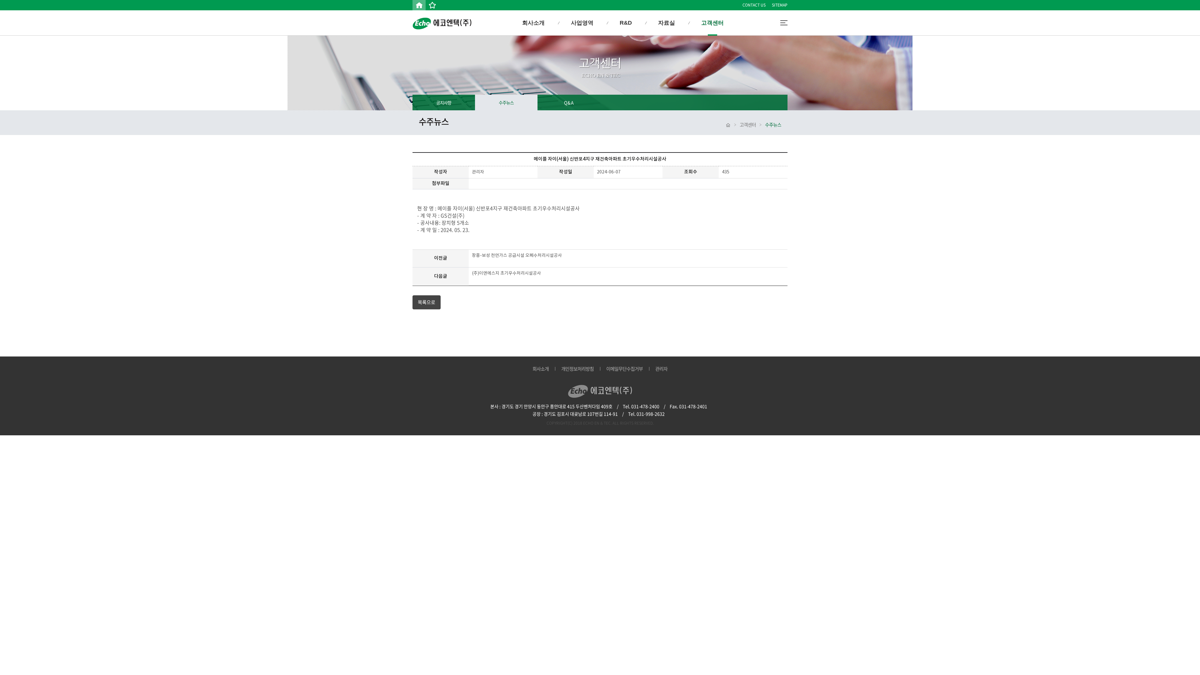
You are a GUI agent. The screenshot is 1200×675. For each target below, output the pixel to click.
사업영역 (582, 23)
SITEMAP (780, 5)
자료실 (666, 23)
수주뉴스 (506, 102)
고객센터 (712, 23)
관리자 (661, 369)
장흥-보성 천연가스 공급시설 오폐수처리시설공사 (517, 255)
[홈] (419, 5)
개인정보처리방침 (577, 369)
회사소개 (533, 23)
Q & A (568, 102)
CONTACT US (754, 5)
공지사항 (443, 102)
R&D (626, 23)
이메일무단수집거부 (624, 369)
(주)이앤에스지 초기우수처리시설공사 (506, 273)
